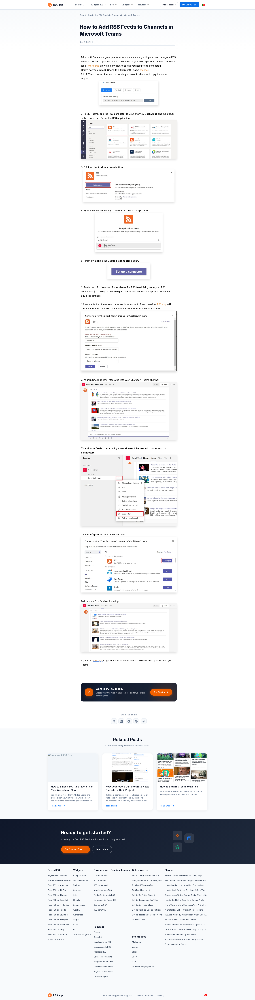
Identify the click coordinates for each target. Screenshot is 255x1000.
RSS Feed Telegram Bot (142, 885)
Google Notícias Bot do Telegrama (147, 880)
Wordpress (78, 915)
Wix (74, 929)
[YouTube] (205, 995)
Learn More (102, 849)
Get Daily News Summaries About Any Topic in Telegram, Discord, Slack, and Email (186, 875)
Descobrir (98, 937)
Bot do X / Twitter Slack (142, 905)
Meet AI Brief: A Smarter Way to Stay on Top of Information (186, 929)
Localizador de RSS (102, 947)
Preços (97, 932)
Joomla (135, 957)
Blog (82, 15)
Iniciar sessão (169, 5)
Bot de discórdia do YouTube (145, 900)
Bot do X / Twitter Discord (143, 895)
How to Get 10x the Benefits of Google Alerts (184, 900)
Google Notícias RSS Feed (59, 880)
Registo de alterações (103, 971)
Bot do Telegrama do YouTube (145, 875)
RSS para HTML (80, 875)
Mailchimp (136, 942)
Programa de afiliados (103, 962)
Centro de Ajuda (101, 976)
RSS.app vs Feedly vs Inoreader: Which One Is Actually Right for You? (186, 915)
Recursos (99, 926)
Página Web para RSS (57, 875)
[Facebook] (129, 721)
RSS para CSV (100, 910)
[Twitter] (114, 721)
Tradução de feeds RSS (104, 895)
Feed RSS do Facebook (58, 924)
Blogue (169, 870)
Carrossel (77, 890)
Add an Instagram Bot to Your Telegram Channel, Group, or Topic (186, 939)
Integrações (139, 936)
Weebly (76, 910)
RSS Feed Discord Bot (142, 890)
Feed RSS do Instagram (58, 885)
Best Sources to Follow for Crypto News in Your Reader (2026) (186, 880)
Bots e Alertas (100, 880)
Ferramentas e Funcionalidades (112, 870)
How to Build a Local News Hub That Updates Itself (186, 885)
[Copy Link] (144, 721)
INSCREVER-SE (189, 5)
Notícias (76, 885)
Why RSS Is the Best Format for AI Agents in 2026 (186, 924)
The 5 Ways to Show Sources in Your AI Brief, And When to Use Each (186, 905)
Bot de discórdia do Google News (147, 915)
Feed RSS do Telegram (58, 920)
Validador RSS (100, 952)
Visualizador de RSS (102, 942)
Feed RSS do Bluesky (57, 934)
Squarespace (79, 905)
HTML (75, 924)
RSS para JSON (100, 905)
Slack (134, 952)
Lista (75, 895)
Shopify (76, 900)
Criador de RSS (100, 875)
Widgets (78, 870)
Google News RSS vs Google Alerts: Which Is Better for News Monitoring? (186, 895)
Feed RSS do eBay (56, 929)
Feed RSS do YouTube (58, 915)
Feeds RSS (54, 870)
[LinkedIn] (121, 721)
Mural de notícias (80, 880)
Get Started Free (73, 849)
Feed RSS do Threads (57, 895)
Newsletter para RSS (103, 890)
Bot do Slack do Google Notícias (146, 910)
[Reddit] (136, 721)
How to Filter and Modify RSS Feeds (180, 934)
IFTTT (135, 962)
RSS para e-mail (101, 885)
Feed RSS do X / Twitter (58, 905)
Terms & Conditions (144, 995)
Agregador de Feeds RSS (105, 900)
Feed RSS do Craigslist (58, 900)
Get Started (159, 692)
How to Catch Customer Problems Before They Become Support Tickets (186, 890)
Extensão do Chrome (103, 957)
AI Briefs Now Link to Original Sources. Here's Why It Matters (186, 910)
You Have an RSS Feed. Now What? (180, 920)
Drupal (76, 920)
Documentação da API (103, 966)
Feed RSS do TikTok (57, 890)
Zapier (135, 947)
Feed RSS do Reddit (57, 910)
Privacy (161, 995)
